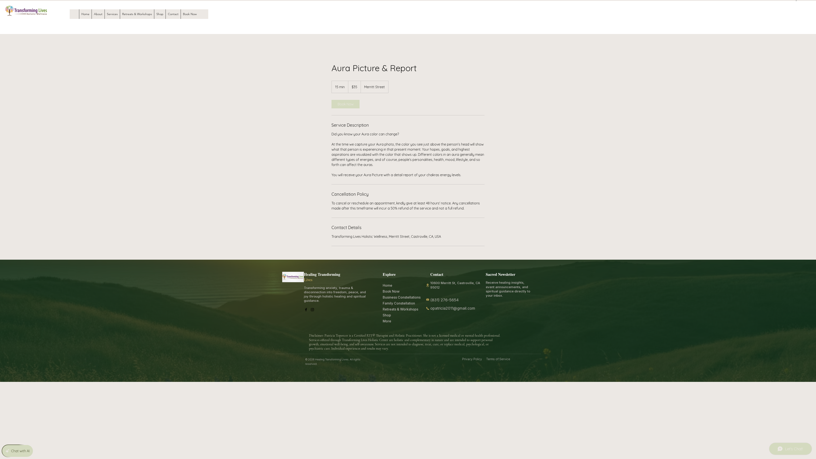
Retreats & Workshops (393, 309)
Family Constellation (393, 303)
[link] (346, 104)
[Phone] (427, 308)
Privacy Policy (473, 359)
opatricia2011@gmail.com (452, 308)
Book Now (391, 291)
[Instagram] (312, 309)
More (387, 321)
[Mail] (427, 299)
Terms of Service (498, 359)
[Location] (427, 285)
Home (387, 285)
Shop (387, 315)
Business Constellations (393, 297)
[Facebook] (306, 309)
